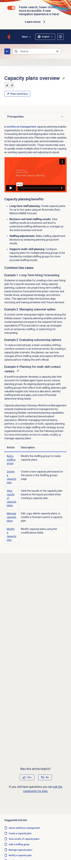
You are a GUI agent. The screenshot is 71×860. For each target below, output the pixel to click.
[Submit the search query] (16, 51)
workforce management (21, 126)
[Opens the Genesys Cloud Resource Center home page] (8, 37)
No (47, 777)
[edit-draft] (6, 85)
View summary (19, 93)
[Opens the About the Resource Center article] (60, 37)
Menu (25, 36)
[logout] (12, 85)
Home (7, 51)
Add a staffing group (11, 460)
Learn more (32, 22)
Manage (11, 517)
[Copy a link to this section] (63, 78)
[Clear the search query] (57, 51)
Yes (29, 777)
